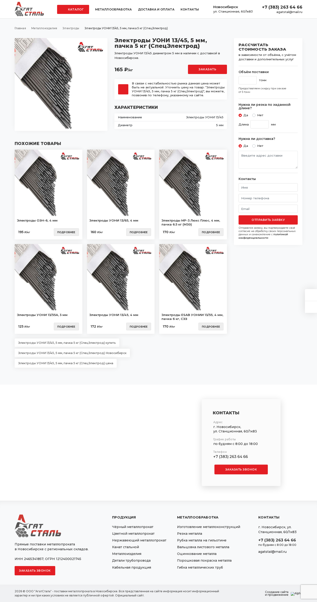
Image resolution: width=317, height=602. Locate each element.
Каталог (75, 9)
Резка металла (189, 533)
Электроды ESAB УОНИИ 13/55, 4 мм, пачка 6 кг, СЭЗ (192, 317)
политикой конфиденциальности (263, 236)
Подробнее (66, 232)
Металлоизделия (126, 554)
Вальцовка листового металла (203, 547)
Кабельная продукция (131, 567)
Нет (260, 115)
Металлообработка (113, 9)
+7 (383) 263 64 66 (282, 7)
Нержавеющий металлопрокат (139, 540)
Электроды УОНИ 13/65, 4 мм (113, 220)
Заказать (207, 69)
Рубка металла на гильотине (201, 540)
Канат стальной (125, 547)
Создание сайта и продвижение (276, 593)
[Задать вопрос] (311, 295)
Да (245, 115)
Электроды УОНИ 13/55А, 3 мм (42, 315)
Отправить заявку (268, 220)
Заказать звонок (241, 469)
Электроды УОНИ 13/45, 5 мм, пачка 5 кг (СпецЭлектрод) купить (67, 342)
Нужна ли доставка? (257, 139)
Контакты (190, 9)
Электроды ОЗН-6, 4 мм (37, 220)
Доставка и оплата (156, 9)
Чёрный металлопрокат (132, 527)
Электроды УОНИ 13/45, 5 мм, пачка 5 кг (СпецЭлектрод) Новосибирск (72, 353)
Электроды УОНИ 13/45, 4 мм (113, 315)
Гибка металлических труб (200, 567)
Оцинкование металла (197, 554)
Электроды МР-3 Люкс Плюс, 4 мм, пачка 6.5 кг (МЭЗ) (191, 222)
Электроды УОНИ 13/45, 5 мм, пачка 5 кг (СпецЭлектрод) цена (65, 363)
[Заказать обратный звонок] (311, 307)
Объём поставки (254, 72)
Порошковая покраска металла (204, 560)
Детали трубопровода (131, 560)
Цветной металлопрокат (133, 533)
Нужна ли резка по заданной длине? (265, 106)
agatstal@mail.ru (289, 12)
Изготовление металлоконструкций (208, 527)
